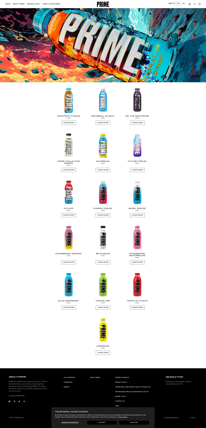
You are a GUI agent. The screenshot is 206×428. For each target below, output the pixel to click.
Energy (66, 387)
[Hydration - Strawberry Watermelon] (137, 237)
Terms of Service (122, 377)
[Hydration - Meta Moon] (103, 237)
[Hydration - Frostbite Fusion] (68, 100)
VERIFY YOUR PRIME (51, 4)
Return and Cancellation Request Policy (132, 391)
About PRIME (95, 377)
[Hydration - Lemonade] (103, 330)
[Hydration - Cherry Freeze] (103, 192)
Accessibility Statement (171, 417)
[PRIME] (103, 4)
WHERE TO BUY (33, 4)
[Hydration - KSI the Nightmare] (137, 100)
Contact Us (120, 401)
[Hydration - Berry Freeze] (137, 192)
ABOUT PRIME (19, 4)
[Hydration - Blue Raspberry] (68, 284)
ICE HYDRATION (69, 377)
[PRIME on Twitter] (25, 401)
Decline (134, 422)
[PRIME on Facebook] (11, 401)
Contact (192, 417)
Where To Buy (120, 396)
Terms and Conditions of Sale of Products (132, 387)
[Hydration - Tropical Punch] (137, 284)
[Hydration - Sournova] (103, 145)
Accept (102, 422)
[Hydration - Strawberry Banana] (68, 237)
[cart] (199, 4)
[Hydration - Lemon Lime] (103, 284)
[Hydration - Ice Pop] (68, 192)
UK (178, 3)
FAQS (117, 406)
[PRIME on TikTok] (21, 401)
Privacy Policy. (123, 417)
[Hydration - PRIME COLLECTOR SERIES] (68, 145)
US (183, 3)
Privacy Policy (121, 382)
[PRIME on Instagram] (16, 401)
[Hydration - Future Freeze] (137, 145)
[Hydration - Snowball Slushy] (103, 100)
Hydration (68, 382)
